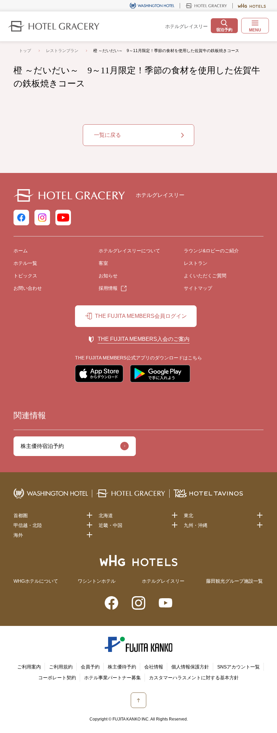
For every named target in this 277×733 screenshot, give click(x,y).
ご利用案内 (29, 666)
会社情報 (153, 666)
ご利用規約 (61, 666)
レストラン (195, 263)
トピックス (25, 275)
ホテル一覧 (25, 263)
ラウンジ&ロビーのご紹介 (211, 250)
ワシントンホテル (97, 581)
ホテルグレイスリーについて (129, 250)
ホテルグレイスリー (163, 581)
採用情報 (108, 288)
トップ (25, 50)
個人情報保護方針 (190, 666)
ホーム (21, 250)
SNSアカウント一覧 (238, 666)
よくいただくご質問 (205, 275)
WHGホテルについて (36, 581)
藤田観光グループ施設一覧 (234, 581)
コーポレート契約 (57, 677)
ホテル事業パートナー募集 (112, 677)
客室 (103, 263)
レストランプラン (62, 50)
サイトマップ (198, 288)
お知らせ (108, 275)
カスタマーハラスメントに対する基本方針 (194, 677)
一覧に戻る (107, 135)
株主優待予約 (122, 666)
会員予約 (90, 666)
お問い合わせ (28, 288)
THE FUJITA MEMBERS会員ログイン (141, 316)
